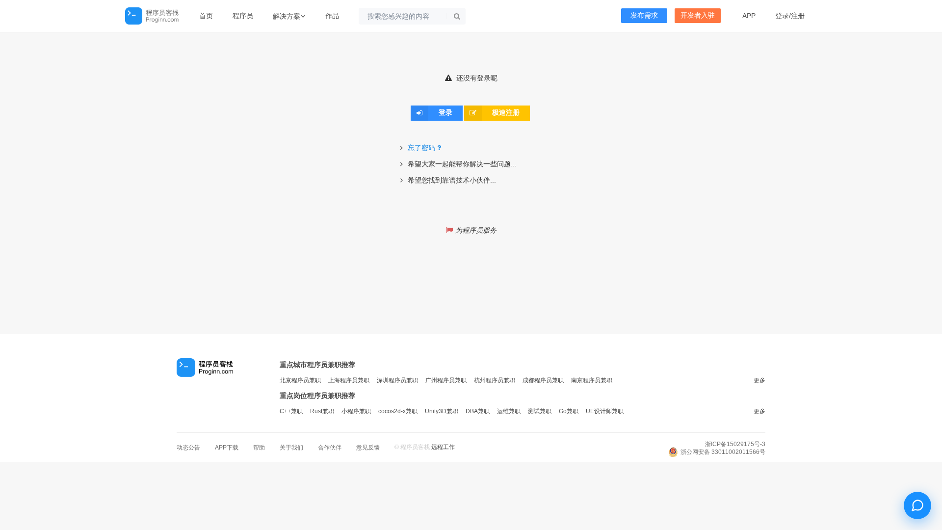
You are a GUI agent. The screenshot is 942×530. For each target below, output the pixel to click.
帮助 (259, 447)
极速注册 (506, 112)
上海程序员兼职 (348, 380)
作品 (332, 16)
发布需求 (644, 15)
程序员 (243, 16)
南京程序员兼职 (591, 380)
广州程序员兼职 (446, 380)
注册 (798, 16)
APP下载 (226, 447)
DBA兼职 (478, 411)
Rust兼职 (322, 411)
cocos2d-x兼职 (398, 411)
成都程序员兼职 (543, 380)
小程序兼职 (356, 411)
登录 (782, 16)
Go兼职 (568, 411)
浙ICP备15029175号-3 (735, 444)
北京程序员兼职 (300, 380)
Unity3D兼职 (441, 411)
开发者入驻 (697, 15)
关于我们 (291, 447)
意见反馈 (368, 447)
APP (749, 15)
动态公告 (188, 447)
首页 (206, 16)
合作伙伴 (329, 447)
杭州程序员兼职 (494, 380)
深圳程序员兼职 (397, 380)
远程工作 (443, 447)
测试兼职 (539, 411)
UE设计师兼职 (605, 411)
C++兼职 (291, 411)
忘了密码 (421, 148)
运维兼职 (509, 411)
